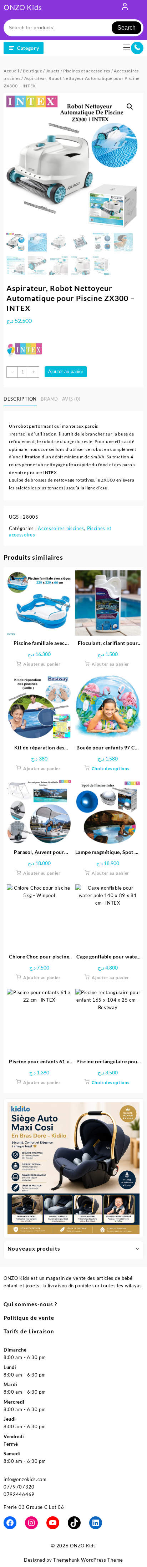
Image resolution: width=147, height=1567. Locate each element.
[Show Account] (124, 8)
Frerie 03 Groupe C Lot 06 (34, 1507)
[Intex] (24, 348)
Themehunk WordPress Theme (88, 1560)
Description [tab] (20, 399)
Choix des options (111, 768)
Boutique (32, 70)
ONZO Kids (23, 7)
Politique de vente (29, 1317)
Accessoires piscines (61, 528)
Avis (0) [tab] (71, 399)
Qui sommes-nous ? (30, 1304)
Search (126, 28)
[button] (129, 106)
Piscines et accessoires (86, 70)
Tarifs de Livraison (29, 1331)
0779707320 (19, 1487)
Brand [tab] (49, 399)
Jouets (53, 70)
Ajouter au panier (65, 371)
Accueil (11, 70)
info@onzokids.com (25, 1479)
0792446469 (19, 1494)
